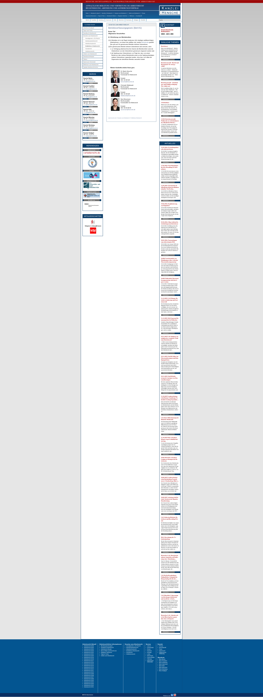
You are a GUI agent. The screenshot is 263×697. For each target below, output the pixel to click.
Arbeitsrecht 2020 (89, 655)
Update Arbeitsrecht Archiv (90, 67)
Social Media (151, 657)
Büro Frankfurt (163, 661)
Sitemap (149, 659)
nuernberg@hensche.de (92, 128)
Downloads (150, 647)
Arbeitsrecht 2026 (89, 646)
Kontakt (149, 652)
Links (148, 654)
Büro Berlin (162, 659)
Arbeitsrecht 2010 (89, 672)
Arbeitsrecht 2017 (89, 660)
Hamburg (101, 20)
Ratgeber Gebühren (122, 15)
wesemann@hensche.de (128, 109)
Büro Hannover (163, 664)
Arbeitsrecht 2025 (89, 647)
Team (160, 649)
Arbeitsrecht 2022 (89, 652)
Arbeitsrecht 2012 (89, 669)
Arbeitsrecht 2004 (89, 682)
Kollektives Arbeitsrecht (92, 46)
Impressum (162, 651)
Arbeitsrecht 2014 (89, 665)
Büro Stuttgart (163, 670)
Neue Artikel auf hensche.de (109, 651)
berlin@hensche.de (90, 81)
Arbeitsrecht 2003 (89, 683)
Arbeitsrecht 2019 (89, 657)
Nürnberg (129, 20)
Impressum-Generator (91, 15)
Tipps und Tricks (87, 30)
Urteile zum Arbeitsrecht (134, 13)
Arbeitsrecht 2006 (89, 678)
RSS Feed (150, 655)
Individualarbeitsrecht (91, 41)
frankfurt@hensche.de (91, 89)
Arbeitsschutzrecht (90, 43)
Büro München (163, 667)
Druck (149, 649)
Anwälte (143, 20)
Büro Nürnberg (163, 669)
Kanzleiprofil (139, 15)
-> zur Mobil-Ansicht (89, 24)
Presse (143, 13)
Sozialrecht (88, 48)
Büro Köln (162, 666)
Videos (85, 59)
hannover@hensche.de (91, 104)
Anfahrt (85, 83)
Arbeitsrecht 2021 (89, 654)
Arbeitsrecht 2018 (89, 659)
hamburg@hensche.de (91, 96)
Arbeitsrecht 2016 (89, 662)
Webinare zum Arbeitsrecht (90, 64)
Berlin (87, 20)
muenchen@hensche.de (92, 120)
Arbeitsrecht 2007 (89, 677)
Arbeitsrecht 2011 (89, 670)
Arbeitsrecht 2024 (89, 649)
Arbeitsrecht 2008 (89, 675)
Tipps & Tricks (101, 15)
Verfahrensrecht (89, 51)
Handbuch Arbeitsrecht (107, 13)
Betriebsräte (145, 42)
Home (87, 13)
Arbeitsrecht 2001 (89, 687)
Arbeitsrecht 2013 (89, 667)
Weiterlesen (166, 59)
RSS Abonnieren (88, 695)
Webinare (132, 15)
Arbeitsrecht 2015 (89, 664)
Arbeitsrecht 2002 (89, 685)
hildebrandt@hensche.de (128, 95)
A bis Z (149, 646)
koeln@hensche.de (90, 112)
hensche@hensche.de (127, 81)
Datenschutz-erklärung (163, 653)
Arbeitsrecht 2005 (89, 680)
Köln (115, 20)
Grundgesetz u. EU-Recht (92, 38)
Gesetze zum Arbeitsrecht (121, 13)
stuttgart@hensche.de (91, 136)
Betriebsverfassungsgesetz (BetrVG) (125, 28)
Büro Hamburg (163, 662)
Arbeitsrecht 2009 (89, 674)
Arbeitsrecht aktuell (95, 13)
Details (91, 83)
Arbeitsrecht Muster (111, 15)
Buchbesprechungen (107, 646)
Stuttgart (136, 20)
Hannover (109, 20)
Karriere (149, 651)
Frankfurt (93, 20)
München (121, 20)
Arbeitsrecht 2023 (89, 651)
